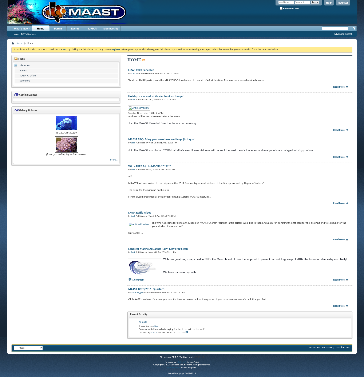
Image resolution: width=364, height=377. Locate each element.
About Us (25, 65)
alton (155, 326)
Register (343, 2)
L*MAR (92, 28)
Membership (110, 28)
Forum (58, 28)
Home (40, 28)
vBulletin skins (174, 367)
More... (114, 159)
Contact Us (314, 347)
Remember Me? (290, 8)
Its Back (143, 322)
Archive (340, 347)
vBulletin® (181, 362)
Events (75, 28)
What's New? (22, 28)
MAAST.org (328, 347)
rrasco (154, 333)
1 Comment (138, 280)
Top (348, 347)
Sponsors (25, 80)
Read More (339, 87)
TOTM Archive (28, 34)
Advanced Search (343, 34)
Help (329, 2)
